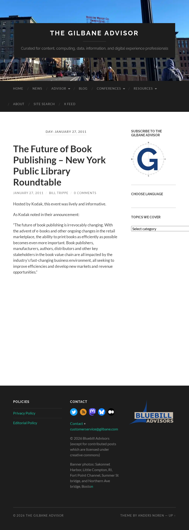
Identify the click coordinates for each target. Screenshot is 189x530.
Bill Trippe (58, 193)
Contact (76, 423)
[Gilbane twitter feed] (73, 414)
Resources (143, 88)
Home (18, 88)
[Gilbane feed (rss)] (83, 414)
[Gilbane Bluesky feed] (101, 414)
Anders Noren (151, 515)
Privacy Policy (24, 413)
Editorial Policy (25, 422)
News (37, 88)
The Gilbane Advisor (94, 33)
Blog (83, 88)
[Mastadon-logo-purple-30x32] (92, 414)
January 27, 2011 (28, 193)
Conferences (109, 88)
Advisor (58, 88)
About (18, 104)
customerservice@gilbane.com (94, 429)
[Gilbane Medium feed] (111, 414)
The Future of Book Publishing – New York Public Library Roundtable (59, 165)
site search (44, 104)
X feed (70, 104)
